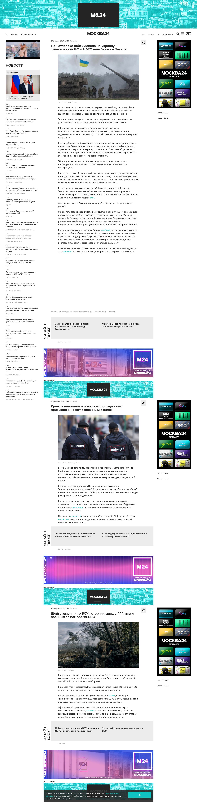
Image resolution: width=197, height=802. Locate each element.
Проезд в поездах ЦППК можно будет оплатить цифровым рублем (21, 382)
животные (9, 291)
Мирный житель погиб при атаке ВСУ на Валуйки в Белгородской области (22, 155)
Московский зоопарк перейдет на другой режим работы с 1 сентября (20, 321)
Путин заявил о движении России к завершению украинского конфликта (21, 345)
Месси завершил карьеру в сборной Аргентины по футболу (20, 357)
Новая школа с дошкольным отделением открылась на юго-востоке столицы (22, 369)
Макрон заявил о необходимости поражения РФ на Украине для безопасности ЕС (71, 327)
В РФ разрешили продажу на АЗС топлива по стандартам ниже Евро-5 (21, 178)
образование (10, 375)
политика (9, 170)
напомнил (77, 507)
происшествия (11, 159)
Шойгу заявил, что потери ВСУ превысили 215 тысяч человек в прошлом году (76, 729)
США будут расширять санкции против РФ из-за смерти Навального (124, 535)
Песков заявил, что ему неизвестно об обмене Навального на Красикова (74, 535)
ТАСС (92, 197)
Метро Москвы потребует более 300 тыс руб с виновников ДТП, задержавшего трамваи (22, 224)
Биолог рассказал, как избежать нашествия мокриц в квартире (19, 237)
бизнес (13, 125)
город (22, 148)
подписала (63, 519)
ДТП (18, 230)
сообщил (105, 230)
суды (7, 125)
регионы (20, 159)
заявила (90, 710)
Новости (14, 65)
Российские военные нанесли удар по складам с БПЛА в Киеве (21, 166)
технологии (18, 386)
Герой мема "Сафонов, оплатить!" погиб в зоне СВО (20, 212)
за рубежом (21, 193)
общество (9, 113)
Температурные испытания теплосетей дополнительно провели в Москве (22, 309)
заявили (67, 251)
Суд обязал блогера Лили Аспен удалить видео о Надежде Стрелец (22, 132)
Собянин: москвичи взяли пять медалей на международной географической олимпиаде (22, 394)
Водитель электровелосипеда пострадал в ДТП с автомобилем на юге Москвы (22, 249)
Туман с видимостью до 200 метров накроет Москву (20, 143)
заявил (111, 695)
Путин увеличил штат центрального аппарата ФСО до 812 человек (21, 273)
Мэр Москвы (12, 72)
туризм (8, 205)
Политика (73, 41)
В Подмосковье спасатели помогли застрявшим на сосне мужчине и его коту (20, 285)
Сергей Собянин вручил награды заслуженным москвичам (20, 97)
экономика (20, 125)
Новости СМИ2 (49, 380)
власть (8, 277)
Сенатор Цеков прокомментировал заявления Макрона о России (121, 325)
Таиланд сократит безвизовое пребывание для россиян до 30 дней (20, 200)
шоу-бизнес (14, 136)
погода (16, 148)
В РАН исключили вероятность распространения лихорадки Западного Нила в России (22, 108)
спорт (8, 361)
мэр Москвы (10, 302)
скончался (75, 516)
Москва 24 (98, 33)
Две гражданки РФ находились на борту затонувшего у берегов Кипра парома (22, 189)
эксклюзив (18, 241)
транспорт (18, 182)
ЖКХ (12, 313)
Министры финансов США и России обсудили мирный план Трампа (20, 261)
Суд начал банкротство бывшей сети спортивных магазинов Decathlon (21, 121)
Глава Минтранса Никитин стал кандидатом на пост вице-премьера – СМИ (21, 333)
